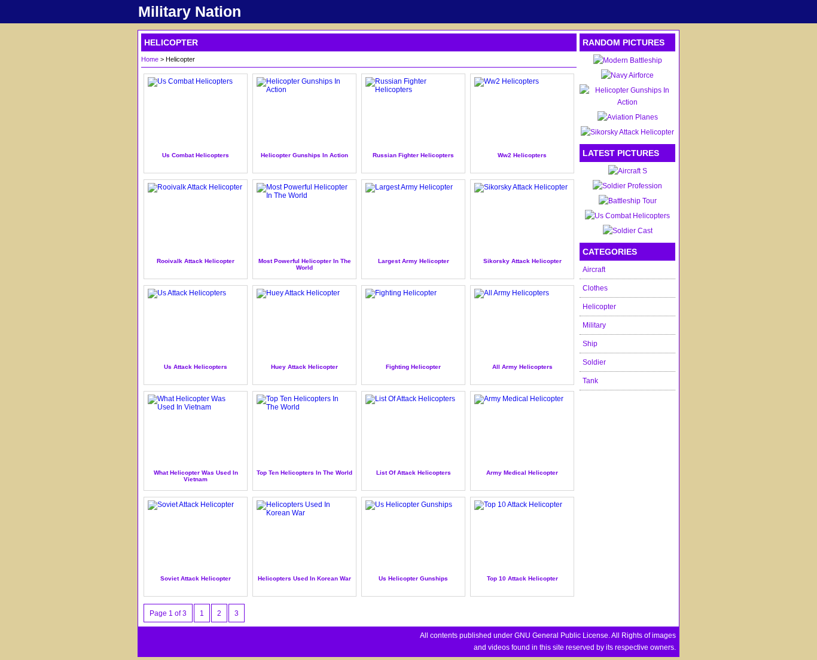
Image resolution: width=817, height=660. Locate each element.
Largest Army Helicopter (413, 261)
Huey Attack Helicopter (304, 366)
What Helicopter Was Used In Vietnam (196, 475)
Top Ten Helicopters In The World (304, 472)
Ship (590, 344)
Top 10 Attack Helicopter (522, 578)
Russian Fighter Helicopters (413, 155)
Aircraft (594, 269)
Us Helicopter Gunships (413, 578)
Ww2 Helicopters (522, 155)
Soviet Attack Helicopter (195, 578)
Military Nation (189, 11)
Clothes (595, 288)
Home (149, 59)
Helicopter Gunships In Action (304, 155)
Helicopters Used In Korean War (304, 578)
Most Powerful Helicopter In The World (304, 264)
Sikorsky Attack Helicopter (522, 261)
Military (594, 325)
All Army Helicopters (522, 366)
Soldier (594, 362)
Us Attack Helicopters (195, 366)
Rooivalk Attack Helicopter (195, 261)
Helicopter (599, 306)
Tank (590, 381)
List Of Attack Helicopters (413, 472)
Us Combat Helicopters (195, 155)
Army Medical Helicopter (522, 472)
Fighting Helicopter (413, 366)
